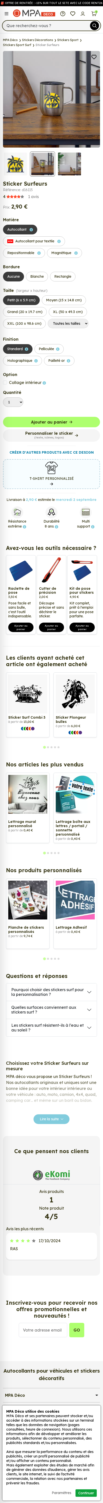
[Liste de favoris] (73, 13)
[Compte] (83, 13)
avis (21, 197)
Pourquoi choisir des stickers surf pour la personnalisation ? (47, 992)
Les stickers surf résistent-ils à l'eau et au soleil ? (47, 1027)
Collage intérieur (25, 382)
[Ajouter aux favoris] (94, 56)
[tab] (44, 747)
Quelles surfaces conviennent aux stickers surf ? (43, 1010)
